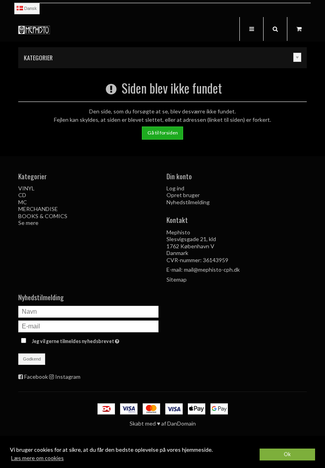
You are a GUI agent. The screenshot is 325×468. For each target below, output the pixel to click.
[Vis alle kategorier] (297, 57)
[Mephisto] (34, 30)
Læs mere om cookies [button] (37, 458)
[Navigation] (251, 29)
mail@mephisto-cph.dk (212, 269)
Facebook (36, 376)
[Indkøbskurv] (299, 29)
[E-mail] (88, 325)
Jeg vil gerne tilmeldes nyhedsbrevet (95, 339)
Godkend (32, 359)
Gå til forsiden (162, 133)
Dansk (30, 8)
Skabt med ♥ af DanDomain (163, 423)
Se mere (28, 222)
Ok (287, 454)
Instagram (67, 376)
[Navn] (88, 311)
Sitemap (176, 279)
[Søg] (275, 29)
